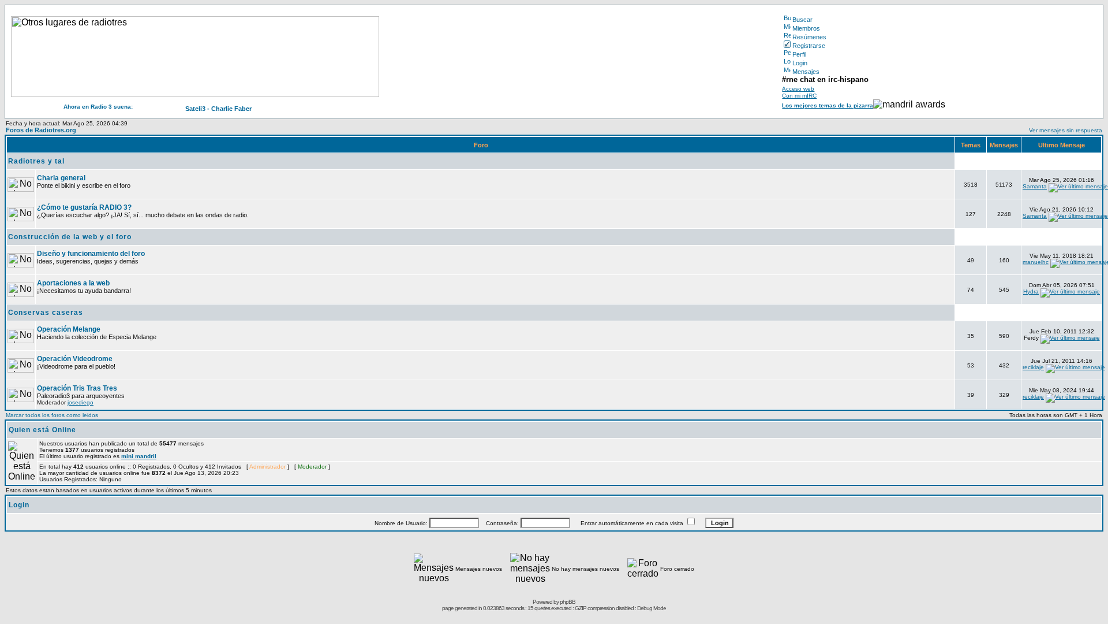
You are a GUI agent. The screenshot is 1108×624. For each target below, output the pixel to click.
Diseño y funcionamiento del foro (91, 254)
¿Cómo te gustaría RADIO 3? (84, 207)
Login (799, 63)
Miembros (806, 28)
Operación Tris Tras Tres (77, 388)
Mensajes (805, 71)
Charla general (61, 178)
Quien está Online (42, 430)
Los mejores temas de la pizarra (827, 105)
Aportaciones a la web (73, 283)
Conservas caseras (45, 313)
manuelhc (1036, 262)
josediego (80, 402)
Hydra (1031, 291)
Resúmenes (809, 37)
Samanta (1035, 186)
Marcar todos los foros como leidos (52, 415)
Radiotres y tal (36, 161)
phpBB (567, 602)
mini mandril (138, 456)
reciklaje (1033, 367)
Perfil (799, 54)
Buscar (802, 19)
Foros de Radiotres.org (41, 130)
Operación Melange (68, 329)
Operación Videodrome (75, 359)
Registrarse (808, 45)
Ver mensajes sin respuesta (1065, 130)
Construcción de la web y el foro (70, 237)
